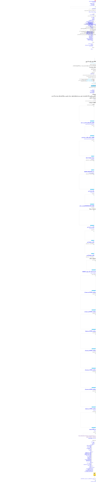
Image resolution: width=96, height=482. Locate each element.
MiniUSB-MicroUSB (88, 460)
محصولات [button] (93, 19)
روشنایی (90, 466)
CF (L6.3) (91, 27)
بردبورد (90, 463)
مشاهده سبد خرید (92, 14)
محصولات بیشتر (92, 92)
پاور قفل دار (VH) (89, 445)
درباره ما (93, 18)
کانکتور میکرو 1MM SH (90, 31)
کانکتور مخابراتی (89, 447)
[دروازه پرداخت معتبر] (94, 475)
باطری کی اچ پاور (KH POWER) (89, 24)
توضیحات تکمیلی (92, 90)
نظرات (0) (93, 91)
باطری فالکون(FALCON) (89, 23)
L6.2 (90, 449)
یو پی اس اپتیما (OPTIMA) (89, 21)
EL (92, 28)
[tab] (47, 89)
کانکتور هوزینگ (89, 457)
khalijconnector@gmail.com (92, 1)
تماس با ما (93, 4)
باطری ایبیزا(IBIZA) (90, 469)
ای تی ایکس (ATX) (90, 25)
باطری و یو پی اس (92, 467)
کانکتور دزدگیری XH (90, 34)
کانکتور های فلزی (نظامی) (88, 459)
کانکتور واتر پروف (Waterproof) (87, 464)
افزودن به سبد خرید (92, 189)
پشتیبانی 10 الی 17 (92, 5)
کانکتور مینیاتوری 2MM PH (89, 33)
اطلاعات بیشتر (92, 240)
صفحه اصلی (92, 17)
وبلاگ (93, 442)
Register (95, 8)
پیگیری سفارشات (92, 3)
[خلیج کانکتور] (89, 434)
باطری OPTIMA (91, 20)
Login (93, 8)
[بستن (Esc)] (95, 479)
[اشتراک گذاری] (94, 479)
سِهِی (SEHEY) (92, 73)
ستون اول (91, 444)
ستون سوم (91, 462)
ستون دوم (91, 451)
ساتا (90, 461)
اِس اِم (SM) (91, 26)
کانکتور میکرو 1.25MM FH (89, 32)
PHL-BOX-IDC (89, 456)
